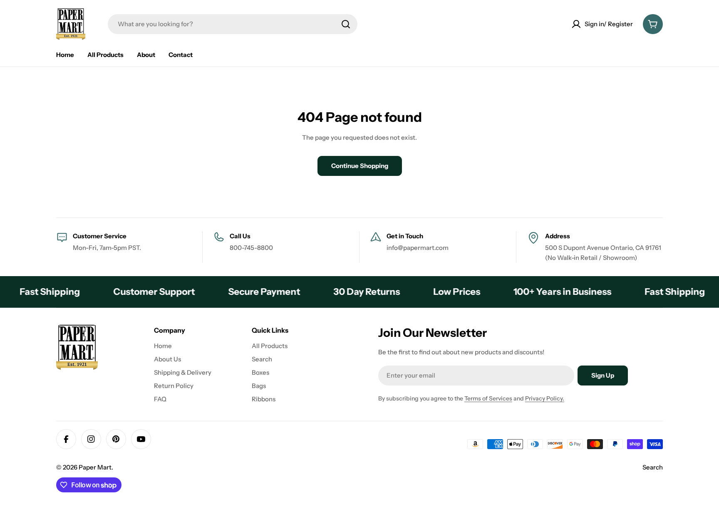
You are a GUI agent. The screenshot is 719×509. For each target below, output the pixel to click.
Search (652, 467)
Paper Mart (95, 467)
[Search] (346, 24)
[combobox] (232, 24)
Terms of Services (488, 398)
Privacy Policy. (544, 398)
